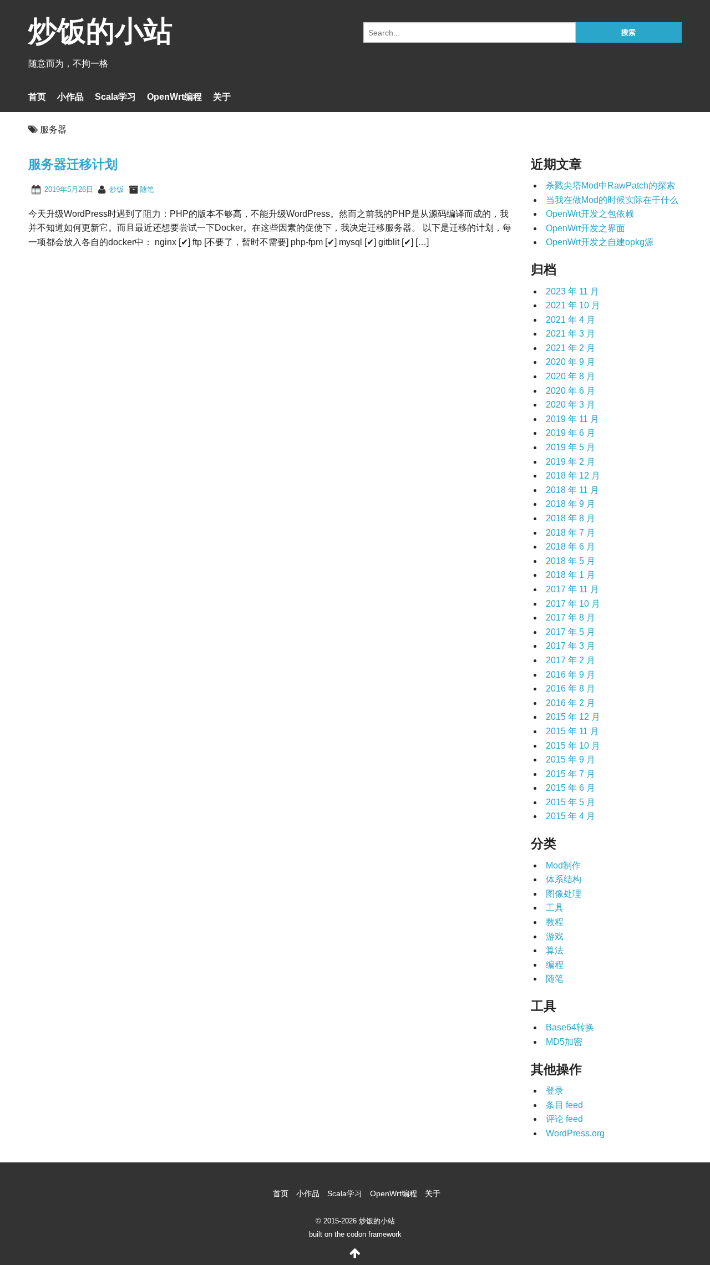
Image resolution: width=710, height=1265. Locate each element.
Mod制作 (563, 865)
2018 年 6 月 (570, 546)
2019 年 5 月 (570, 447)
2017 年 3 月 (570, 646)
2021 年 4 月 (570, 319)
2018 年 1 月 (570, 575)
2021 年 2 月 (570, 348)
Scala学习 (115, 96)
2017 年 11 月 (572, 589)
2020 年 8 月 (570, 376)
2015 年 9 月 (570, 759)
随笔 (147, 189)
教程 (555, 922)
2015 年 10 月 (573, 745)
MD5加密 (564, 1041)
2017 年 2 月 (570, 660)
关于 (222, 96)
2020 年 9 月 (570, 362)
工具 (555, 907)
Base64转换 (570, 1027)
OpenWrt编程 (174, 96)
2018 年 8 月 (570, 518)
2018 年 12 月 (573, 475)
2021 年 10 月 (573, 305)
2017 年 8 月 (570, 617)
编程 (555, 964)
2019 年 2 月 (570, 461)
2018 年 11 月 (572, 490)
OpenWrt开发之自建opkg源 (599, 242)
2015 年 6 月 (570, 787)
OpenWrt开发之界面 (585, 228)
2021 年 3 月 (570, 333)
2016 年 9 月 (570, 674)
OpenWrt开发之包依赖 (590, 214)
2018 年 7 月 (570, 532)
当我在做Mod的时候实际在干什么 (612, 200)
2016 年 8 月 (570, 688)
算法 (555, 950)
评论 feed (564, 1119)
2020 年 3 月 (570, 404)
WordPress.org (575, 1133)
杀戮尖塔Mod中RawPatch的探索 (610, 185)
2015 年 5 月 (570, 802)
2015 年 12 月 (573, 717)
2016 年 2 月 (570, 703)
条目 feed (564, 1105)
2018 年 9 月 (570, 504)
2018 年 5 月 (570, 561)
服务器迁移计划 (73, 164)
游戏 (555, 936)
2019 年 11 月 (572, 419)
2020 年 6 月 (570, 390)
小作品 (70, 96)
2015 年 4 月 (570, 816)
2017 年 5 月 (570, 632)
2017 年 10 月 (573, 603)
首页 (37, 96)
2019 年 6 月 (570, 433)
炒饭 (116, 189)
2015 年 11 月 (572, 731)
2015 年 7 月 (570, 774)
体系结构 (563, 879)
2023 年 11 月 (572, 291)
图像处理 (563, 893)
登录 (555, 1090)
